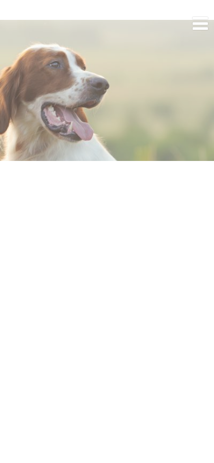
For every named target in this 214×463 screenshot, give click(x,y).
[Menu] (200, 23)
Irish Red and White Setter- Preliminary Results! (107, 59)
